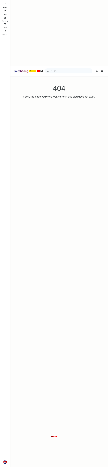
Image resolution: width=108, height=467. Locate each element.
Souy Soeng (21, 71)
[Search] (48, 71)
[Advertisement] (53, 33)
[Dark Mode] (97, 70)
